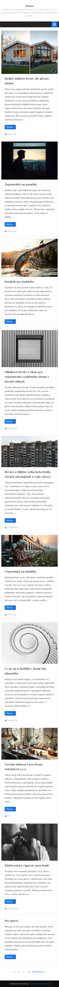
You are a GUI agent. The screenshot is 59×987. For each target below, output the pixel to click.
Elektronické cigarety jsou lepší (27, 865)
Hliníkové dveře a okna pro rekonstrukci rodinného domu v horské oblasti (27, 376)
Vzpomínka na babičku (20, 571)
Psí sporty (12, 920)
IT (9, 816)
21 (29, 971)
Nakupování (13, 428)
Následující (37, 971)
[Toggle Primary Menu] (55, 24)
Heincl (30, 6)
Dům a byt (12, 134)
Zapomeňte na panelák (21, 184)
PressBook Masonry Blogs (39, 984)
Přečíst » (11, 127)
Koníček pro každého (19, 281)
